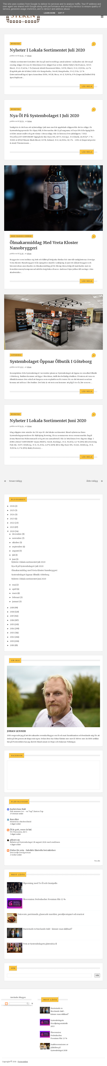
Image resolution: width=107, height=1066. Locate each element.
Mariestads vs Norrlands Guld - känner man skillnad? (47, 929)
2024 (12, 514)
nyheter (15, 44)
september (17, 547)
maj (14, 585)
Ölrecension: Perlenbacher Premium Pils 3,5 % (44, 899)
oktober (15, 542)
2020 (12, 531)
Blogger (22, 997)
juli (13, 555)
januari (15, 601)
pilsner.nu (15, 840)
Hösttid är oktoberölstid (20, 822)
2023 (12, 519)
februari (16, 597)
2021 (12, 527)
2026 (12, 506)
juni (14, 559)
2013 (12, 633)
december (17, 534)
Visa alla (97, 861)
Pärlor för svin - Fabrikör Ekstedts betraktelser (33, 850)
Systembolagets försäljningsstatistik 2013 (59, 1023)
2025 (12, 510)
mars (14, 593)
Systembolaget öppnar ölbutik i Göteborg (51, 361)
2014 (12, 628)
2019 (12, 608)
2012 (12, 637)
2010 (12, 645)
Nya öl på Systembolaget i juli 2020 (44, 115)
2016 (12, 620)
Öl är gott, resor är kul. (21, 829)
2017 (12, 616)
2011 (12, 641)
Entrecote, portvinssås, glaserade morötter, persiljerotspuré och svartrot (51, 914)
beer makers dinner (21, 236)
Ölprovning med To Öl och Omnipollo (40, 883)
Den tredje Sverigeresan (20, 852)
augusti (15, 551)
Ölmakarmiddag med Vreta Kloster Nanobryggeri (34, 570)
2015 (12, 624)
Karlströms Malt (18, 809)
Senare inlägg (15, 481)
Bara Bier (14, 819)
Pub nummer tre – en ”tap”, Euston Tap (26, 811)
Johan (29, 56)
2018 (12, 612)
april (14, 589)
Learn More (49, 13)
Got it (61, 13)
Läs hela (87, 86)
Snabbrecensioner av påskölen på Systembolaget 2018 (59, 1047)
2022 (12, 523)
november (17, 538)
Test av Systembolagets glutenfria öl (40, 944)
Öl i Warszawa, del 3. (18, 832)
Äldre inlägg (92, 481)
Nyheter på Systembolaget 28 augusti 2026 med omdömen (35, 842)
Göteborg (16, 355)
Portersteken (23, 1062)
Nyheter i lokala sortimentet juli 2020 (47, 50)
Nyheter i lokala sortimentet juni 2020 (48, 420)
